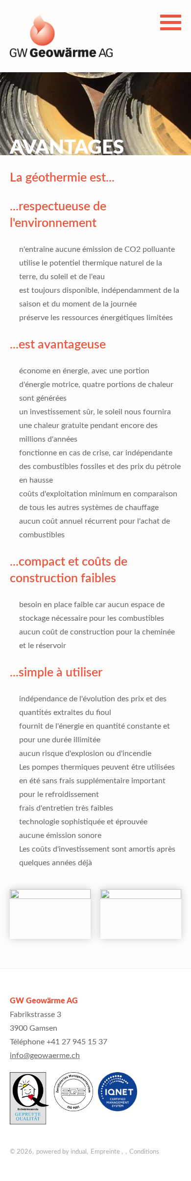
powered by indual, (62, 1152)
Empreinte (106, 1152)
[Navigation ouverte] (170, 22)
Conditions (144, 1152)
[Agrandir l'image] (50, 914)
